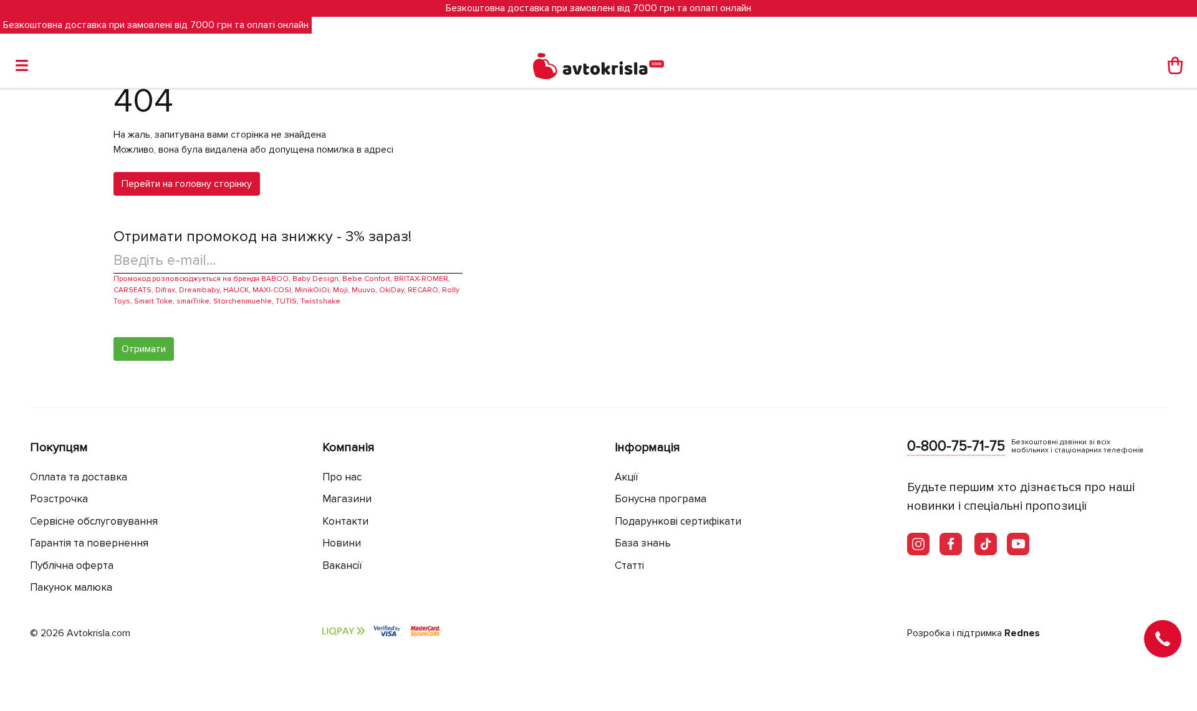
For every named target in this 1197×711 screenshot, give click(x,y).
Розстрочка (59, 498)
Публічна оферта (71, 565)
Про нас (342, 477)
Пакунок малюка (71, 587)
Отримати (144, 349)
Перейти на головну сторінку (187, 184)
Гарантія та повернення (89, 543)
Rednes (1022, 633)
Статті (629, 565)
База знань (643, 543)
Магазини (347, 498)
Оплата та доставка (78, 477)
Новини (341, 543)
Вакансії (342, 565)
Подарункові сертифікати (678, 521)
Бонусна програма (660, 498)
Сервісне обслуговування (94, 521)
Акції (626, 477)
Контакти (345, 521)
